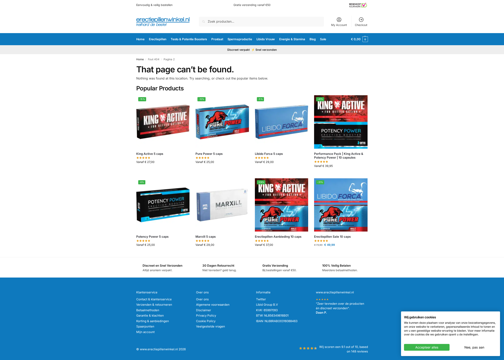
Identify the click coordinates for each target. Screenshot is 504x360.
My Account (339, 25)
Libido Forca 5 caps (269, 154)
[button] (359, 39)
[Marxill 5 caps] (222, 205)
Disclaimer (203, 310)
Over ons (202, 299)
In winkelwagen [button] (162, 170)
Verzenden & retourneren (154, 304)
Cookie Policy (205, 321)
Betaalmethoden (147, 310)
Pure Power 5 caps (209, 154)
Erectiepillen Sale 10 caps (332, 236)
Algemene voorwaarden (213, 304)
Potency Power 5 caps (152, 236)
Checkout (361, 25)
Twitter (261, 299)
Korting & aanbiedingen (152, 321)
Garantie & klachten (150, 315)
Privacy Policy (206, 315)
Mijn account (145, 332)
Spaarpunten (145, 326)
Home (140, 59)
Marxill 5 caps (205, 236)
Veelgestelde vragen (210, 326)
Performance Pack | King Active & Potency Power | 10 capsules (338, 156)
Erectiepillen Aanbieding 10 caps (278, 236)
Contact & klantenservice (154, 299)
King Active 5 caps (149, 154)
